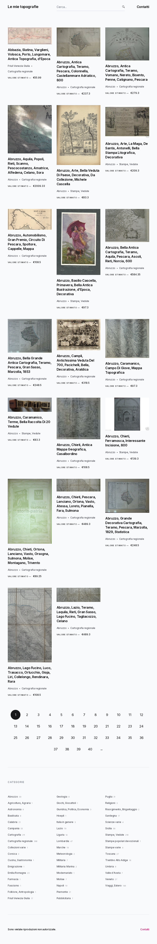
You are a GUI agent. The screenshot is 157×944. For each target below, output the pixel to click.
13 (15, 726)
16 (50, 726)
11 (130, 715)
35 (130, 738)
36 (142, 738)
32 (96, 738)
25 (15, 738)
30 (73, 738)
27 (38, 738)
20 (96, 726)
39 (79, 749)
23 (130, 726)
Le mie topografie (23, 7)
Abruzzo (62, 87)
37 (56, 749)
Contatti (143, 7)
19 (84, 726)
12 (141, 715)
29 (61, 738)
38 (67, 749)
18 (73, 726)
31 (84, 738)
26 (27, 738)
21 (107, 726)
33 (107, 738)
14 (27, 726)
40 (90, 749)
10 (118, 715)
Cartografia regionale (20, 71)
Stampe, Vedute (79, 191)
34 (119, 738)
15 (38, 726)
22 (118, 726)
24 (141, 726)
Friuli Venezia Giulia (19, 65)
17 (61, 726)
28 (50, 738)
